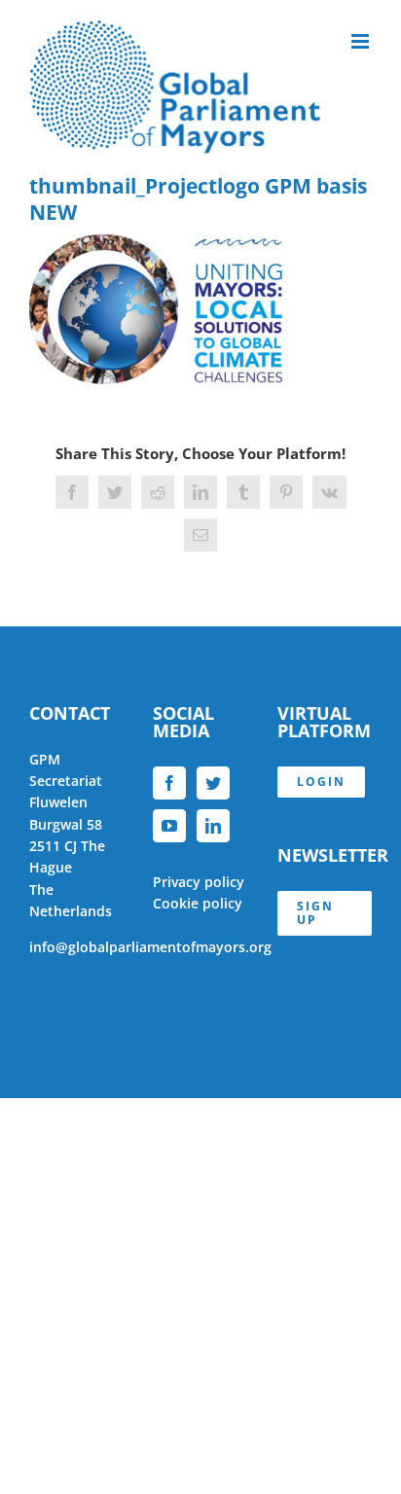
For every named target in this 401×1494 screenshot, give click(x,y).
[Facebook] (169, 783)
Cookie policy (197, 903)
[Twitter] (213, 783)
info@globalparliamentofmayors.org (150, 947)
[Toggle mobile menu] (361, 41)
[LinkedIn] (213, 825)
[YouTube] (169, 825)
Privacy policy (198, 881)
